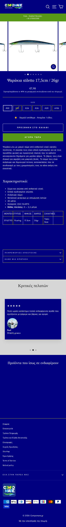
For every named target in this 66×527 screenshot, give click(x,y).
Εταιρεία (6, 424)
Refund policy (8, 465)
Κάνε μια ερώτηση (16, 259)
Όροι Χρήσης (8, 456)
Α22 (17, 108)
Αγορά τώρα (33, 137)
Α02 (7, 108)
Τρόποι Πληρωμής (10, 433)
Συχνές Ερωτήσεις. (10, 447)
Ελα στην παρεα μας (16, 475)
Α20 (46, 108)
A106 (56, 108)
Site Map (6, 451)
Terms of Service (9, 460)
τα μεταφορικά (30, 91)
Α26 (37, 108)
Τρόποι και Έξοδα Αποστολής (15, 437)
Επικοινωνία (8, 428)
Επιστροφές (7, 442)
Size (33, 102)
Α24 (27, 108)
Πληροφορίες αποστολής (21, 253)
